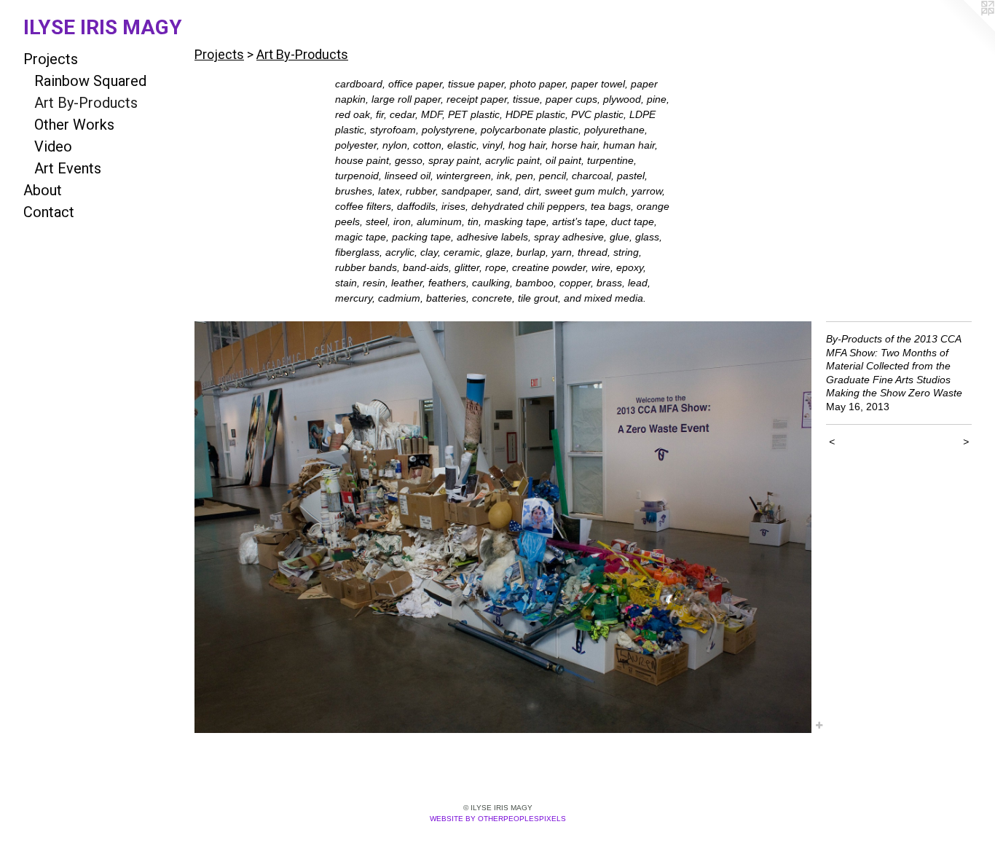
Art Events (67, 168)
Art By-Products (86, 102)
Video (53, 146)
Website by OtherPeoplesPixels (498, 819)
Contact (48, 212)
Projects (50, 59)
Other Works (74, 124)
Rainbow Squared (90, 81)
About (42, 190)
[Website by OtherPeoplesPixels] (966, 29)
